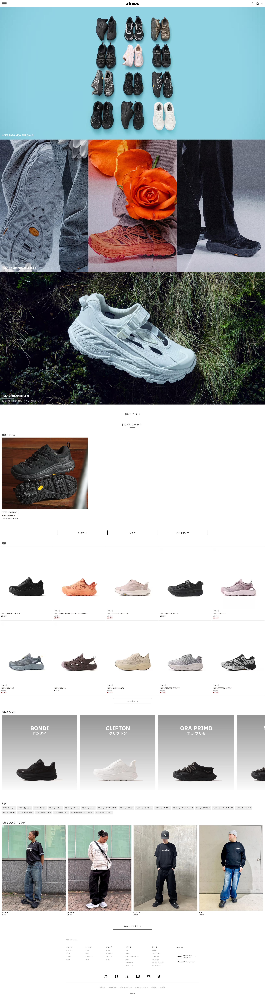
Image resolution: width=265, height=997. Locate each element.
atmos (108, 950)
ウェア (132, 532)
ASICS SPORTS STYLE (132, 956)
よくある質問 (155, 956)
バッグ (87, 953)
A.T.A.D (108, 959)
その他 (68, 959)
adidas (127, 953)
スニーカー (69, 950)
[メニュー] (4, 3)
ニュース (180, 947)
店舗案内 (154, 950)
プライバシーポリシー (126, 987)
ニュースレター (156, 953)
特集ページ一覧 (131, 414)
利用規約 (102, 987)
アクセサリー (182, 532)
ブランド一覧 (129, 965)
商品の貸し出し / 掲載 (158, 962)
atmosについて (156, 965)
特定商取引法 (112, 987)
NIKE (127, 950)
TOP (67, 940)
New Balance (129, 962)
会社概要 (153, 987)
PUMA (127, 959)
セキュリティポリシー (141, 987)
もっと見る (131, 701)
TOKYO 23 (109, 956)
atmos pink (109, 953)
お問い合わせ (155, 959)
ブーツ (68, 953)
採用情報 (162, 987)
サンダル (68, 956)
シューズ (82, 532)
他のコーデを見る (131, 926)
